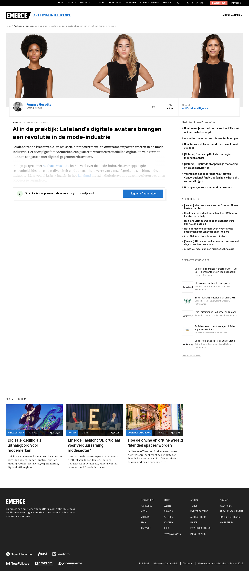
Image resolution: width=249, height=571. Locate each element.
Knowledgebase (149, 3)
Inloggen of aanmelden (143, 193)
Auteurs (99, 3)
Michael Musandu (56, 166)
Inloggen (236, 3)
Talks (60, 3)
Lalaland (84, 175)
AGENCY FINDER (198, 517)
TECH (143, 523)
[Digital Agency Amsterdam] (19, 554)
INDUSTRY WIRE (197, 534)
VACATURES (226, 506)
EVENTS (167, 506)
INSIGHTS (168, 511)
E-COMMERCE (147, 500)
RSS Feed (144, 564)
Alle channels (231, 15)
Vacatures (115, 3)
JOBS (166, 528)
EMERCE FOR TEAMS (230, 517)
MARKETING (146, 506)
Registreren (218, 3)
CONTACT (224, 500)
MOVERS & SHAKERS (200, 528)
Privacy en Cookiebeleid (165, 564)
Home (9, 26)
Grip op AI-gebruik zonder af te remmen (208, 187)
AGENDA (194, 500)
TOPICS (194, 506)
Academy (131, 3)
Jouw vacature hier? (191, 356)
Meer (166, 3)
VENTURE (145, 517)
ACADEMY (168, 523)
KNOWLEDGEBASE (172, 534)
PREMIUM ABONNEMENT (231, 511)
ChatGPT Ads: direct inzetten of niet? (205, 236)
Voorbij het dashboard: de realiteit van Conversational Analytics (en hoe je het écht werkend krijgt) (211, 178)
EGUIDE (193, 523)
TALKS (167, 500)
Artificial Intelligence (23, 26)
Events (72, 3)
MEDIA (144, 511)
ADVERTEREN (226, 523)
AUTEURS (168, 517)
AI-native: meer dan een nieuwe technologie (211, 138)
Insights (85, 3)
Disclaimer (188, 564)
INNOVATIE (146, 528)
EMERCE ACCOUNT (199, 511)
